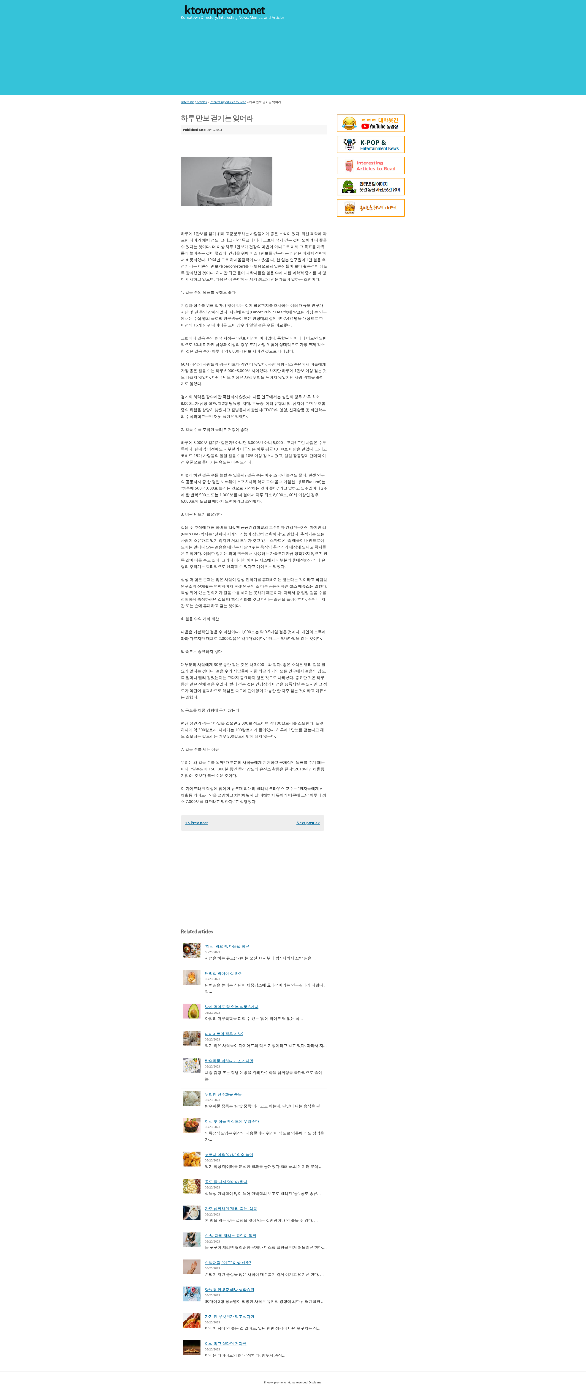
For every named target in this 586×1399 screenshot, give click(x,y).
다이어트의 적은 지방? (224, 1033)
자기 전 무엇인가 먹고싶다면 (229, 1316)
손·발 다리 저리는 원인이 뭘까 (230, 1235)
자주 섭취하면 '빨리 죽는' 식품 (231, 1208)
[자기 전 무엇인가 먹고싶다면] (192, 1320)
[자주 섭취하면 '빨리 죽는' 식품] (192, 1212)
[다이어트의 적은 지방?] (192, 1038)
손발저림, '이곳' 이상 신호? (228, 1262)
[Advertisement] (293, 57)
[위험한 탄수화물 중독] (192, 1098)
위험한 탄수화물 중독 (223, 1094)
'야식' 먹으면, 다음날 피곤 (227, 946)
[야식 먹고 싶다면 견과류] (192, 1347)
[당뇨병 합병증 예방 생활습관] (192, 1294)
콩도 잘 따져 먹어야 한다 (226, 1181)
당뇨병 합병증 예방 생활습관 (229, 1289)
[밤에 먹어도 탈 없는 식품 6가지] (192, 1011)
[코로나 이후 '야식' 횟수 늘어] (192, 1159)
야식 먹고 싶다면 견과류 (226, 1343)
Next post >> (308, 822)
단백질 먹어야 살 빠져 (224, 973)
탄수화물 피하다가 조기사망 (229, 1060)
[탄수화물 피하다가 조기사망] (192, 1065)
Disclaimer (316, 1382)
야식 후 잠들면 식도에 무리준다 (232, 1121)
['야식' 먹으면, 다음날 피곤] (192, 950)
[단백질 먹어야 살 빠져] (192, 977)
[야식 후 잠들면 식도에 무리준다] (192, 1125)
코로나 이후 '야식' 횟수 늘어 (229, 1154)
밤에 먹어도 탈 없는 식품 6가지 (231, 1006)
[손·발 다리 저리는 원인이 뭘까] (192, 1239)
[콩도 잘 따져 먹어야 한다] (192, 1186)
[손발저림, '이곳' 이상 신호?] (192, 1266)
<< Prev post (196, 822)
